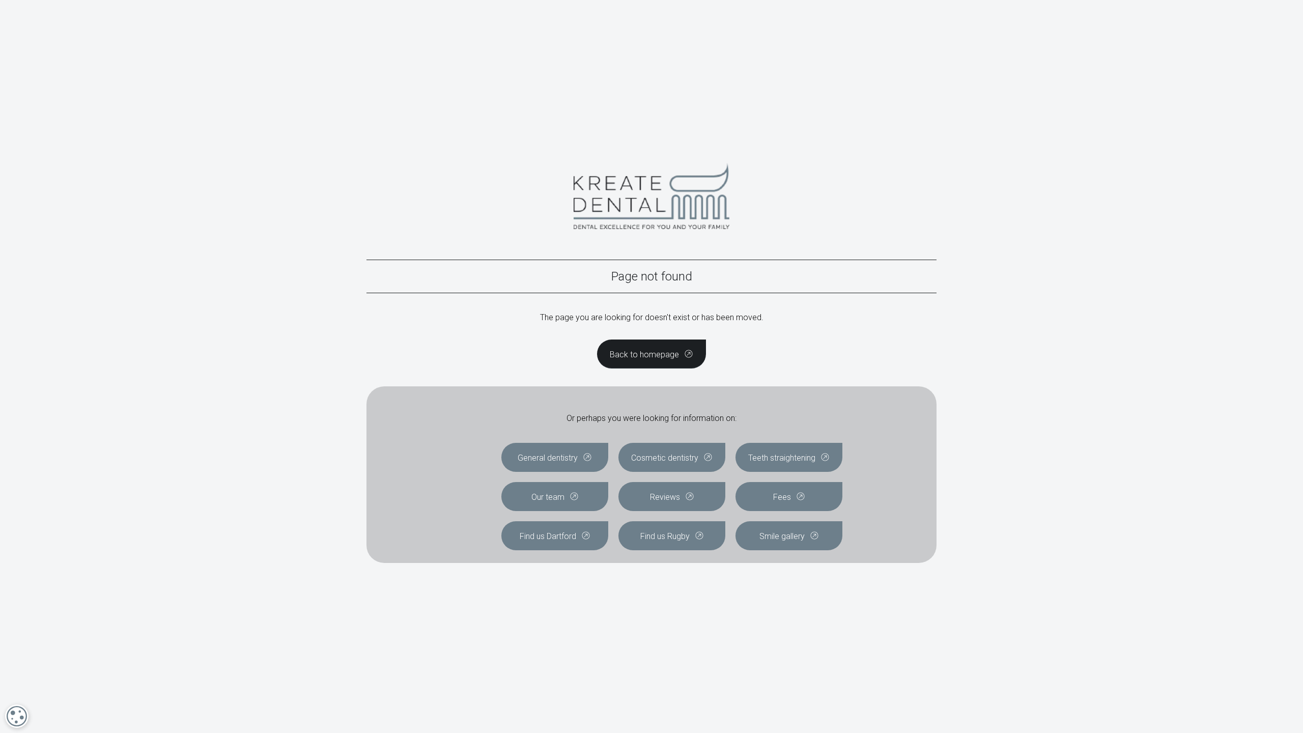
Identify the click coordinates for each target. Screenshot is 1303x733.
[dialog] (17, 716)
